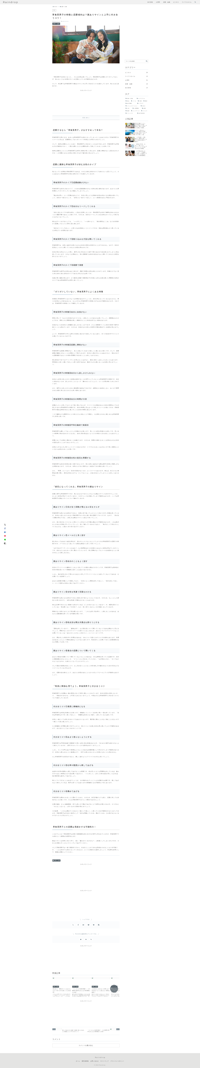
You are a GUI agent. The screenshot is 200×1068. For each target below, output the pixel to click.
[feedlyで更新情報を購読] (86, 939)
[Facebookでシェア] (5, 528)
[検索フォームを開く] (195, 2)
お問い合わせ (94, 1061)
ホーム (78, 1061)
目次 (83, 117)
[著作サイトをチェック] (80, 939)
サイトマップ (104, 1061)
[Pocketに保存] (5, 535)
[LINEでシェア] (5, 539)
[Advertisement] (86, 68)
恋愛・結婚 (57, 860)
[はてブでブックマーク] (5, 532)
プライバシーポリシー (117, 1061)
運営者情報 (85, 1061)
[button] (5, 543)
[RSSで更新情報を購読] (91, 939)
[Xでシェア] (5, 524)
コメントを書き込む (86, 1045)
